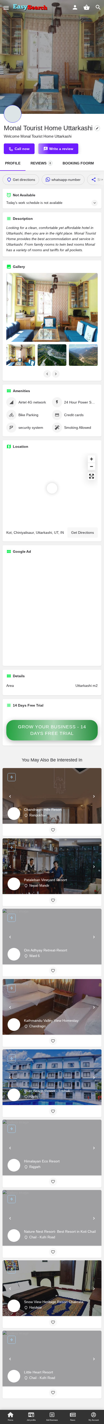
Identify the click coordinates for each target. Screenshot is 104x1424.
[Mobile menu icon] (6, 8)
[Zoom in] (91, 459)
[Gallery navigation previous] (47, 374)
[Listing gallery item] (20, 355)
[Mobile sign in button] (75, 7)
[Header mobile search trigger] (98, 7)
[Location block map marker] (52, 488)
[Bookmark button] (53, 830)
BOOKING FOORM (78, 163)
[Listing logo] (12, 114)
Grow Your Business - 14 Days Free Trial (52, 730)
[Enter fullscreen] (91, 476)
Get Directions (82, 532)
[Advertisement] (52, 610)
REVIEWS (41, 163)
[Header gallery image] (52, 57)
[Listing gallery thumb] (52, 307)
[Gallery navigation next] (56, 374)
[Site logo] (31, 8)
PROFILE (12, 163)
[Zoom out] (91, 466)
